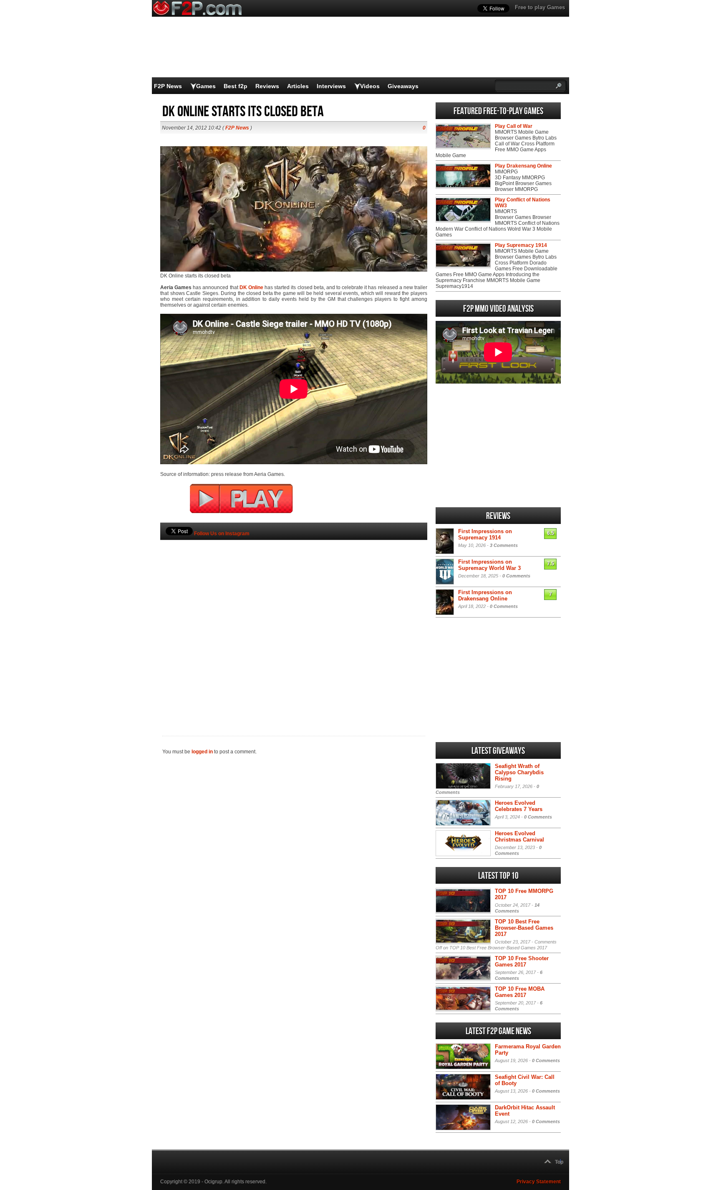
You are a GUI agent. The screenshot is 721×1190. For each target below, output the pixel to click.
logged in (202, 752)
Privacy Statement (539, 1182)
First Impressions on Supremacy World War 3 (489, 565)
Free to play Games (540, 7)
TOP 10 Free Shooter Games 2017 (522, 961)
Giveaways (403, 86)
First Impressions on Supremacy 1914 (485, 534)
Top (559, 1162)
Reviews (267, 86)
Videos (370, 86)
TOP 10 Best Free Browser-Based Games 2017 (524, 927)
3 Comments (504, 545)
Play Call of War (513, 126)
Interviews (331, 86)
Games (206, 86)
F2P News (168, 86)
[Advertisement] (293, 624)
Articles (298, 86)
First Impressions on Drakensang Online (485, 595)
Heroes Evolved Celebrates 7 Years (518, 806)
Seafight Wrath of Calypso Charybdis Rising (519, 772)
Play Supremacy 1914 (521, 245)
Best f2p (235, 86)
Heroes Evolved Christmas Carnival (519, 836)
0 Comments (516, 575)
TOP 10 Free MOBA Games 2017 (520, 992)
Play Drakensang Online (523, 166)
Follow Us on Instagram (222, 534)
